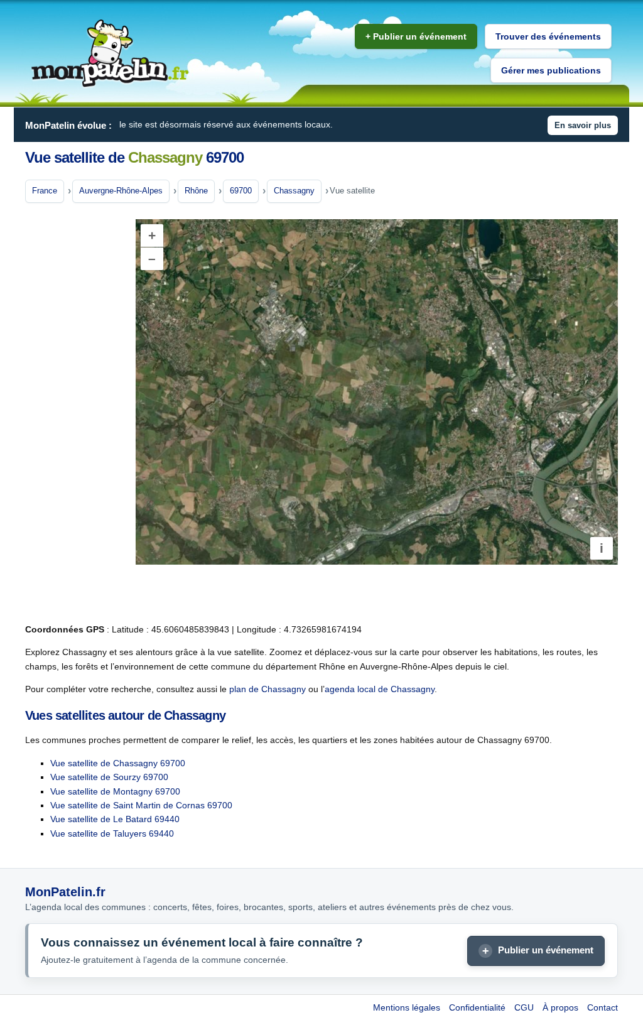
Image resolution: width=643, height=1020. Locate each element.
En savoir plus (582, 125)
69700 (241, 190)
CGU (524, 1007)
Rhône (196, 190)
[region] (377, 392)
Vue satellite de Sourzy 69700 (109, 777)
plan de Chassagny (267, 689)
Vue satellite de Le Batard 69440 (115, 819)
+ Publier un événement (416, 36)
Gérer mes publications (551, 70)
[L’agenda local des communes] (109, 53)
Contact (602, 1007)
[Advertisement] (75, 413)
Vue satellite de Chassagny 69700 (117, 763)
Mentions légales (406, 1007)
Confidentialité (477, 1007)
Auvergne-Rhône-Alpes (121, 190)
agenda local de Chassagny (380, 689)
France (44, 190)
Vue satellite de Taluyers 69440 (112, 833)
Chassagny (294, 190)
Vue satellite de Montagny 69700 (115, 791)
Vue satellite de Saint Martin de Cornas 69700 (141, 805)
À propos (560, 1007)
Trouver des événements (548, 36)
